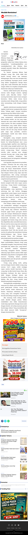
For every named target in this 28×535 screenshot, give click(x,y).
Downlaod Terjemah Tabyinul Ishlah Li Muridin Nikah (8, 475)
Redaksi (8, 528)
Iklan (19, 528)
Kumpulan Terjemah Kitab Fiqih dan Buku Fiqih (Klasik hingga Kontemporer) (9, 441)
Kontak (12, 528)
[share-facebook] (2, 421)
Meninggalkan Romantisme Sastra (11, 348)
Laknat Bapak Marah (7, 355)
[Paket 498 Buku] (14, 369)
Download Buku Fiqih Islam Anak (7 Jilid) (10, 449)
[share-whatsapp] (8, 421)
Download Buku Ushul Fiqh (8, 466)
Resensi (17, 5)
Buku (12, 5)
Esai (3, 384)
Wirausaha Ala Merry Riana (9, 351)
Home (2, 9)
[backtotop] (14, 531)
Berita (8, 5)
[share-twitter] (5, 421)
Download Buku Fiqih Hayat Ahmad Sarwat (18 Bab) (8, 458)
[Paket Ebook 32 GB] (14, 30)
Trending (3, 5)
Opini (22, 5)
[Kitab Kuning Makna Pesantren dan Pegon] (14, 330)
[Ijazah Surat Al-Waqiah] (14, 506)
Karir (16, 528)
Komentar (24, 421)
